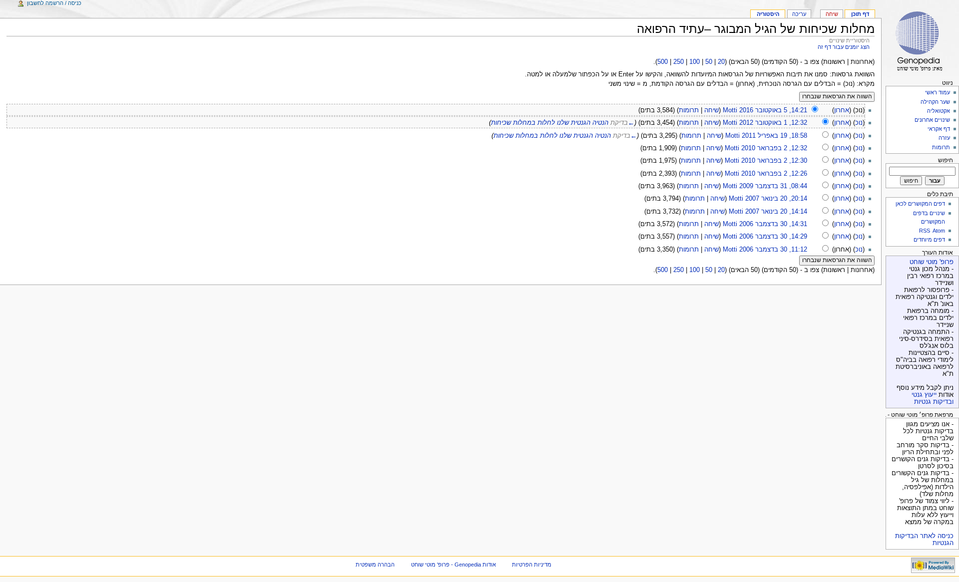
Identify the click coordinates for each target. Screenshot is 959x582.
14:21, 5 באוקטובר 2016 (773, 110)
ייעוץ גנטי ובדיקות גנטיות (933, 398)
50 (708, 61)
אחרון (841, 110)
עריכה (799, 14)
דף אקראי (939, 129)
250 (678, 61)
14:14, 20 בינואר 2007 (776, 211)
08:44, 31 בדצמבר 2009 (773, 186)
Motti (730, 110)
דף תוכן (860, 14)
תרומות (689, 110)
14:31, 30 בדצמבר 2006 (773, 224)
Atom (939, 231)
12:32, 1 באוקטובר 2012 (773, 122)
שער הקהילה (935, 102)
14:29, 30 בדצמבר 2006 (773, 236)
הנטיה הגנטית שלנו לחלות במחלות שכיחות (549, 122)
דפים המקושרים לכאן (920, 204)
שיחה (711, 110)
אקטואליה (938, 111)
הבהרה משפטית (375, 565)
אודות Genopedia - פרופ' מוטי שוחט (453, 565)
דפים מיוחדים (929, 240)
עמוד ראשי (937, 92)
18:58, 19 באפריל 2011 (774, 135)
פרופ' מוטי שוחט (932, 262)
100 (694, 61)
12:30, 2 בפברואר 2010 (774, 160)
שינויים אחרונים (932, 120)
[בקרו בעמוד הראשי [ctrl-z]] (920, 38)
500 (662, 61)
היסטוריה (768, 14)
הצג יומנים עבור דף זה (844, 47)
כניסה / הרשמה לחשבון (54, 3)
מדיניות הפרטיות (531, 565)
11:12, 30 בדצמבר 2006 (773, 249)
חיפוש (945, 160)
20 (721, 61)
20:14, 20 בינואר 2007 (776, 198)
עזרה (944, 138)
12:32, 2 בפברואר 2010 (774, 148)
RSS (924, 231)
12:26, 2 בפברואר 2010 (774, 173)
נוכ (859, 122)
